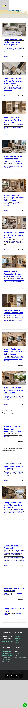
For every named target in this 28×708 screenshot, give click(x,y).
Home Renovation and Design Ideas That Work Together (14, 42)
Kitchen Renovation (12, 48)
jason (6, 46)
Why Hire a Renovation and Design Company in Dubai (14, 235)
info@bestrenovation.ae (7, 641)
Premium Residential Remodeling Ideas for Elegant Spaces (13, 466)
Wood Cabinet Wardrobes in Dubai (16, 560)
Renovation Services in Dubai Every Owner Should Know (13, 81)
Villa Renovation (6, 657)
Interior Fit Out (19, 202)
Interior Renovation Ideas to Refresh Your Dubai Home (13, 390)
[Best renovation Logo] (4, 3)
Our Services (18, 638)
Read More (6, 56)
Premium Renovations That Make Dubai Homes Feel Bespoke (14, 158)
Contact (17, 642)
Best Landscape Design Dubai (13, 553)
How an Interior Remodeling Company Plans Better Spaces (14, 273)
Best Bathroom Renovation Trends (14, 88)
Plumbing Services (6, 659)
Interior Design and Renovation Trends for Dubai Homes (14, 351)
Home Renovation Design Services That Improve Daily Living (13, 312)
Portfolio (17, 640)
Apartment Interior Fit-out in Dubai (11, 435)
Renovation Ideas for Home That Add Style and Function (13, 119)
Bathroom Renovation (7, 655)
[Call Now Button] (25, 705)
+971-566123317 (19, 653)
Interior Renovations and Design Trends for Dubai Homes (14, 197)
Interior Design (5, 661)
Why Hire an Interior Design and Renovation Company (13, 428)
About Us (17, 636)
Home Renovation (6, 651)
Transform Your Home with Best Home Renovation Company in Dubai (14, 50)
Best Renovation (22, 671)
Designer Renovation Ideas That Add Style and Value (13, 505)
